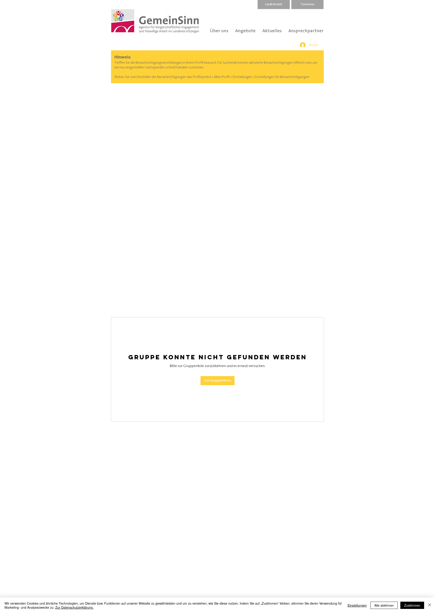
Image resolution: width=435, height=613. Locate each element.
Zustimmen (412, 605)
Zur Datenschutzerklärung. (74, 607)
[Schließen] (429, 605)
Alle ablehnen (384, 605)
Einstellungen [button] (357, 605)
